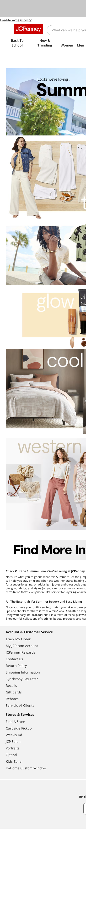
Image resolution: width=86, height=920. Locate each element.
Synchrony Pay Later (22, 679)
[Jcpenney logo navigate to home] (28, 29)
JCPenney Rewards (20, 652)
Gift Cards (14, 692)
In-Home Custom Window (26, 768)
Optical (11, 755)
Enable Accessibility (16, 20)
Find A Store (15, 721)
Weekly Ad (14, 735)
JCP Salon (13, 741)
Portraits (12, 748)
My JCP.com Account (22, 645)
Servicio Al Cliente (20, 705)
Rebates (12, 699)
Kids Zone (14, 761)
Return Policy (16, 665)
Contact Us (14, 659)
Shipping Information (23, 672)
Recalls (11, 685)
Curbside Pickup (19, 728)
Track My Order (18, 639)
